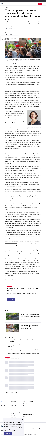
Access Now (8, 433)
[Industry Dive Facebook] (4, 406)
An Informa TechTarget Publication (23, 1)
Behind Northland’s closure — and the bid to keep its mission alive (30, 316)
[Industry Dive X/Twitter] (7, 406)
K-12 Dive (25, 416)
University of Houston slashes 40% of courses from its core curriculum (23, 340)
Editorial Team (14, 405)
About (12, 403)
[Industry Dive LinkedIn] (2, 406)
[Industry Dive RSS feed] (9, 406)
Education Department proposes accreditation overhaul (23, 350)
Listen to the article (12, 63)
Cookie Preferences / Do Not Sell (29, 434)
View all (6, 392)
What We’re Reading (15, 417)
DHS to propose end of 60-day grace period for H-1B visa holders (22, 345)
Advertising (25, 403)
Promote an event (27, 410)
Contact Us (13, 408)
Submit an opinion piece (28, 408)
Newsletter (13, 410)
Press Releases (14, 415)
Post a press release (13, 392)
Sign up (40, 3)
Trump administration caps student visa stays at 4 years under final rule (29, 326)
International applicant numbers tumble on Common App (23, 353)
